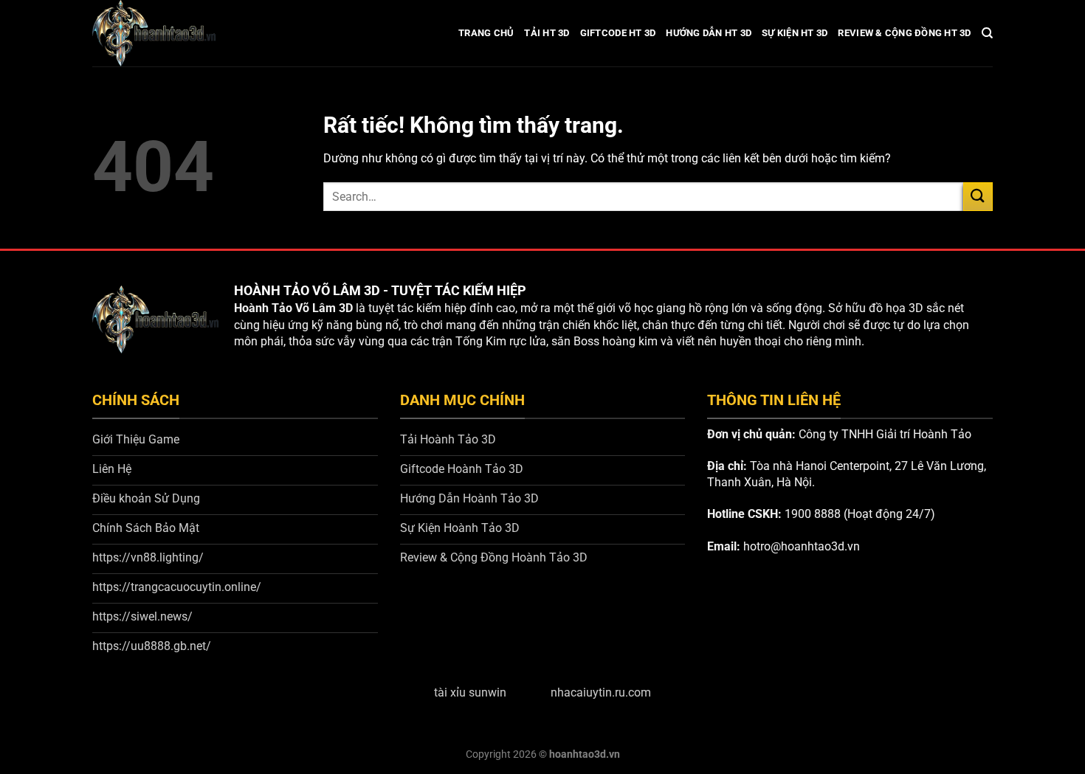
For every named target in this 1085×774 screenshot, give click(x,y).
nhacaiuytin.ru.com (601, 692)
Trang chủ (486, 32)
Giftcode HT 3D (618, 32)
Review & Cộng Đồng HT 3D (904, 32)
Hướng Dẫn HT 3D (708, 32)
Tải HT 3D (546, 32)
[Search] (987, 33)
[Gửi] (978, 196)
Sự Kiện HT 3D (794, 32)
